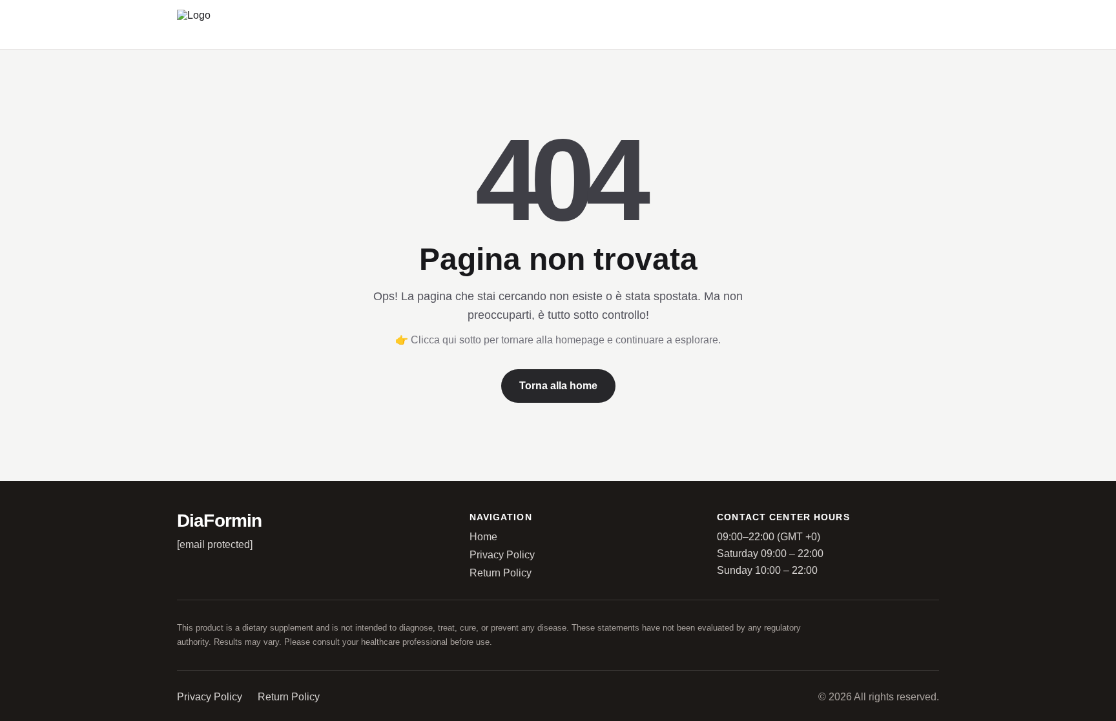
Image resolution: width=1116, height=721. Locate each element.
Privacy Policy (502, 554)
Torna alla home (558, 385)
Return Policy (501, 572)
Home (483, 536)
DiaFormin (219, 521)
